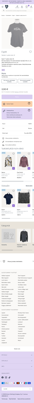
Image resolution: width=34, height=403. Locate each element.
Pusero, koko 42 (5, 174)
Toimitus (17, 92)
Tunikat (3, 336)
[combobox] (17, 10)
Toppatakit (4, 317)
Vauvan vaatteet (22, 333)
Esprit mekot (5, 284)
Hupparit (20, 331)
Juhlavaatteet (21, 326)
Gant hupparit (21, 275)
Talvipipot (4, 324)
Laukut (3, 340)
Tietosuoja (4, 399)
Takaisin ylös (17, 349)
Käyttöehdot (12, 399)
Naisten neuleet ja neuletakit (22, 245)
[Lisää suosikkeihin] (30, 51)
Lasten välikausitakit (23, 319)
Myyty (17, 97)
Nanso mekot (21, 282)
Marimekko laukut (22, 305)
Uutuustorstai (5, 315)
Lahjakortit (4, 342)
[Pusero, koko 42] (8, 161)
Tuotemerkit (8, 15)
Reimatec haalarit (6, 303)
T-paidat (20, 329)
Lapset (3, 312)
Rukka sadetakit (22, 303)
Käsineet (20, 324)
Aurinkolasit (21, 338)
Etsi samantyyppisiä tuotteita (25, 81)
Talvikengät (4, 322)
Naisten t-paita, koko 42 (21, 15)
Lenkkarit (20, 322)
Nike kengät (21, 294)
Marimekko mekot (6, 282)
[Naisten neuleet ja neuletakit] (24, 236)
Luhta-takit (21, 287)
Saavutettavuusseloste (24, 399)
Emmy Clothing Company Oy (14, 394)
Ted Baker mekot (22, 284)
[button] (31, 7)
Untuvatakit (21, 315)
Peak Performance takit (7, 289)
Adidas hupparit (6, 275)
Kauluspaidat (21, 336)
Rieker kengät (5, 296)
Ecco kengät (21, 291)
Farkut (3, 326)
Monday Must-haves (23, 312)
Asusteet (4, 338)
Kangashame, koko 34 (22, 211)
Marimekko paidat (22, 280)
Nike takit (4, 287)
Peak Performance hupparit (25, 278)
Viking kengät (21, 298)
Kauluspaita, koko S (6, 211)
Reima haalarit (21, 301)
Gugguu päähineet (6, 305)
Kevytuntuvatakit (6, 319)
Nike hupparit (5, 278)
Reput (19, 340)
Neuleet (4, 331)
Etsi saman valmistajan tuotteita (9, 81)
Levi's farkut (5, 280)
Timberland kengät (6, 298)
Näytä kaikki (29, 185)
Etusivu (3, 15)
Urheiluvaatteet (5, 329)
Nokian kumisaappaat (7, 301)
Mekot (3, 333)
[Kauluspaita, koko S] (8, 198)
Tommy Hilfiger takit (23, 289)
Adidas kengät (5, 291)
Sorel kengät (21, 296)
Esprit (13, 15)
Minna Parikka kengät (7, 294)
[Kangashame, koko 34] (24, 198)
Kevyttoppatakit (22, 317)
